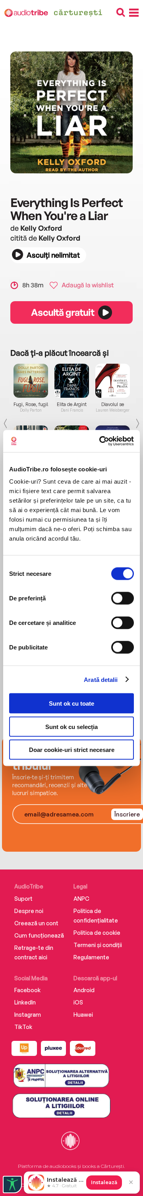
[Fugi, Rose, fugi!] (30, 381)
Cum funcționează (39, 935)
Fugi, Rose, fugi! (31, 404)
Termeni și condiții (97, 945)
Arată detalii (101, 679)
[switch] (122, 598)
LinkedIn (25, 1002)
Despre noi (28, 910)
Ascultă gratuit (62, 312)
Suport (23, 898)
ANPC (81, 898)
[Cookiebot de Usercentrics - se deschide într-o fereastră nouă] (101, 441)
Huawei (83, 1014)
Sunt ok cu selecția (71, 726)
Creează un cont (36, 923)
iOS (78, 1002)
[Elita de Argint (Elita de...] (71, 381)
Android (84, 990)
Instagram (27, 1014)
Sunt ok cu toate (71, 703)
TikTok (23, 1026)
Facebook (27, 990)
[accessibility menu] (12, 1184)
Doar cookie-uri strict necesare (71, 749)
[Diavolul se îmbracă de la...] (112, 381)
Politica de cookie (96, 932)
